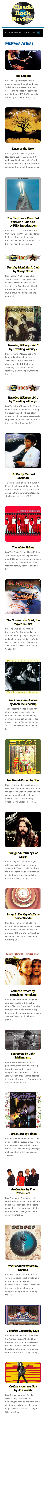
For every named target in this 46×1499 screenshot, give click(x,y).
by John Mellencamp (23, 702)
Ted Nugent (23, 76)
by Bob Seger (23, 855)
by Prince (23, 1134)
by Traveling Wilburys (23, 347)
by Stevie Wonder (23, 916)
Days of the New (23, 148)
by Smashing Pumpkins (23, 992)
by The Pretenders (23, 1191)
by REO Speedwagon (23, 222)
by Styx (23, 780)
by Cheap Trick (23, 1465)
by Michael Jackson (23, 476)
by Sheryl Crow (23, 269)
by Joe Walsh (23, 1388)
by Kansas (23, 1267)
